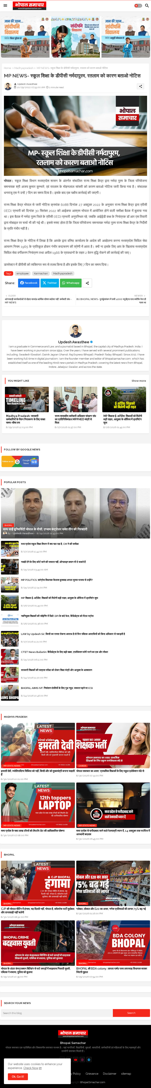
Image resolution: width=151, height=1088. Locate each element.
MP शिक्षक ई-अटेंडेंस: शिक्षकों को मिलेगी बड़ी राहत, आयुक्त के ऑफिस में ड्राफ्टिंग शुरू (122, 419)
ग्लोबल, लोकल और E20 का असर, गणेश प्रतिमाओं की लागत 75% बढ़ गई (111, 908)
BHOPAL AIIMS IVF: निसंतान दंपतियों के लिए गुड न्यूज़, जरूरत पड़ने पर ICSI (57, 688)
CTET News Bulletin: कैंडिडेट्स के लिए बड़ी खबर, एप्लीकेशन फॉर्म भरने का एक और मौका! (64, 652)
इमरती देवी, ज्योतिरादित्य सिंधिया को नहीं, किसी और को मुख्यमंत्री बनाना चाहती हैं (38, 772)
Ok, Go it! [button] (18, 1076)
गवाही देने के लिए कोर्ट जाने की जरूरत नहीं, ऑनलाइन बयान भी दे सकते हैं (53, 561)
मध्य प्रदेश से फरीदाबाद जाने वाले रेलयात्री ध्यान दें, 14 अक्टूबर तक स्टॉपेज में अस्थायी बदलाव (113, 832)
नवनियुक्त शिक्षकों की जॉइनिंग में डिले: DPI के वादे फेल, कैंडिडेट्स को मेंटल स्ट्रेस (57, 615)
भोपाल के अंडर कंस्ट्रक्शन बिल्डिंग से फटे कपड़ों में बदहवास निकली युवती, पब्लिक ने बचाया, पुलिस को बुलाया (35, 970)
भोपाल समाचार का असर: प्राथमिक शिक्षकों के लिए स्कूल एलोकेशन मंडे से (110, 771)
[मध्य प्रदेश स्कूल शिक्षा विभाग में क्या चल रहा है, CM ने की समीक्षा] (10, 549)
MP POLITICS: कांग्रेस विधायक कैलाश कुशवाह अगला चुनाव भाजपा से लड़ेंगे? (57, 579)
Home (7, 68)
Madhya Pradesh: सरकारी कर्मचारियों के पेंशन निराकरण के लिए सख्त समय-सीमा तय (25, 419)
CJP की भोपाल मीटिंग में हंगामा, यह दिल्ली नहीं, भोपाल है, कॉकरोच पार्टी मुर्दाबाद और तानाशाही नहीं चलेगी (37, 910)
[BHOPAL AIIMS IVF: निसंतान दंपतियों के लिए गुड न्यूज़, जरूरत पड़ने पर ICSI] (10, 693)
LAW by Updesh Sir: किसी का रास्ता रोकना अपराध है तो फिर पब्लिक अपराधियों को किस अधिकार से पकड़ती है (73, 634)
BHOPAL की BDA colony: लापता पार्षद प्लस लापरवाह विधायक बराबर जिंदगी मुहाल (111, 970)
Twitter (52, 282)
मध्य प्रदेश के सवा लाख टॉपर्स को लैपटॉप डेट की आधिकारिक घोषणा (32, 830)
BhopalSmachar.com (92, 1082)
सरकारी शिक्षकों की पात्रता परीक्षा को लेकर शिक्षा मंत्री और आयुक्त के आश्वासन (56, 670)
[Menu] (5, 6)
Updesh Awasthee (73, 342)
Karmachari (41, 273)
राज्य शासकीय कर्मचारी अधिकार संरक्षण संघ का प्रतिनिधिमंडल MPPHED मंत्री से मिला (75, 419)
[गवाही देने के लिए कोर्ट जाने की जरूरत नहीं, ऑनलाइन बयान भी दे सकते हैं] (10, 567)
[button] (138, 6)
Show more (139, 380)
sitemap (126, 1073)
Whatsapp (72, 282)
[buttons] (75, 1059)
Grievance (92, 1073)
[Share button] (87, 283)
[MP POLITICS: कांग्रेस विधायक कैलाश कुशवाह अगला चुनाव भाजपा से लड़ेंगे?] (10, 585)
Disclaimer (109, 1073)
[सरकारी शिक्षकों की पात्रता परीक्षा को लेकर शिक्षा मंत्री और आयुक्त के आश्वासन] (10, 675)
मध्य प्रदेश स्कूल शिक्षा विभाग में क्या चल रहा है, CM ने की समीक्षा (50, 543)
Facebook (31, 282)
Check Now (30, 1068)
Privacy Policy (72, 1073)
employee (23, 273)
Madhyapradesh (23, 68)
